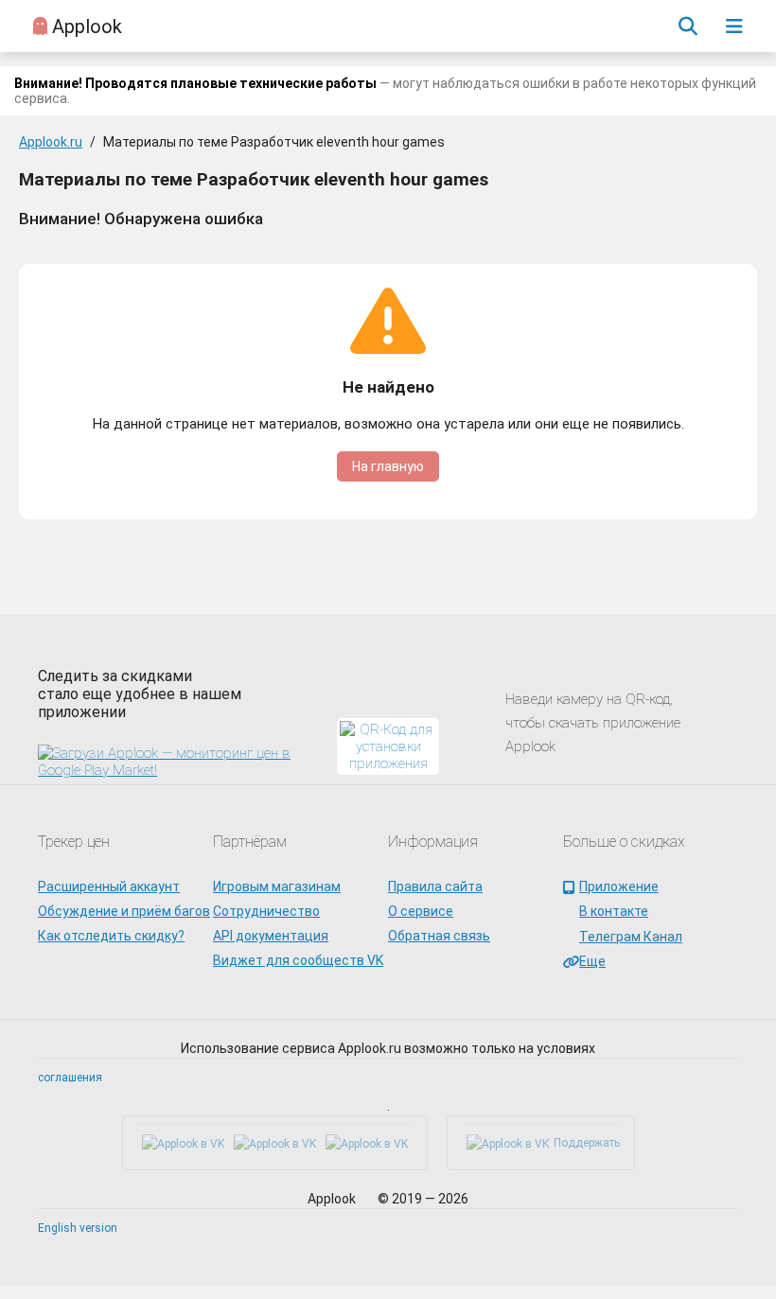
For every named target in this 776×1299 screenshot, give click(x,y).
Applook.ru (50, 141)
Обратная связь (439, 935)
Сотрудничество (266, 911)
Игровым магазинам (277, 886)
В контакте (613, 911)
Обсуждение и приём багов (124, 911)
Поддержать (587, 1143)
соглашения (70, 1077)
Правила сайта (435, 886)
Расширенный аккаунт (109, 886)
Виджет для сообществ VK (298, 960)
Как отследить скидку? (111, 935)
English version (77, 1228)
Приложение (619, 886)
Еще (592, 961)
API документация (270, 935)
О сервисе (420, 911)
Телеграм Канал (630, 936)
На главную (388, 466)
